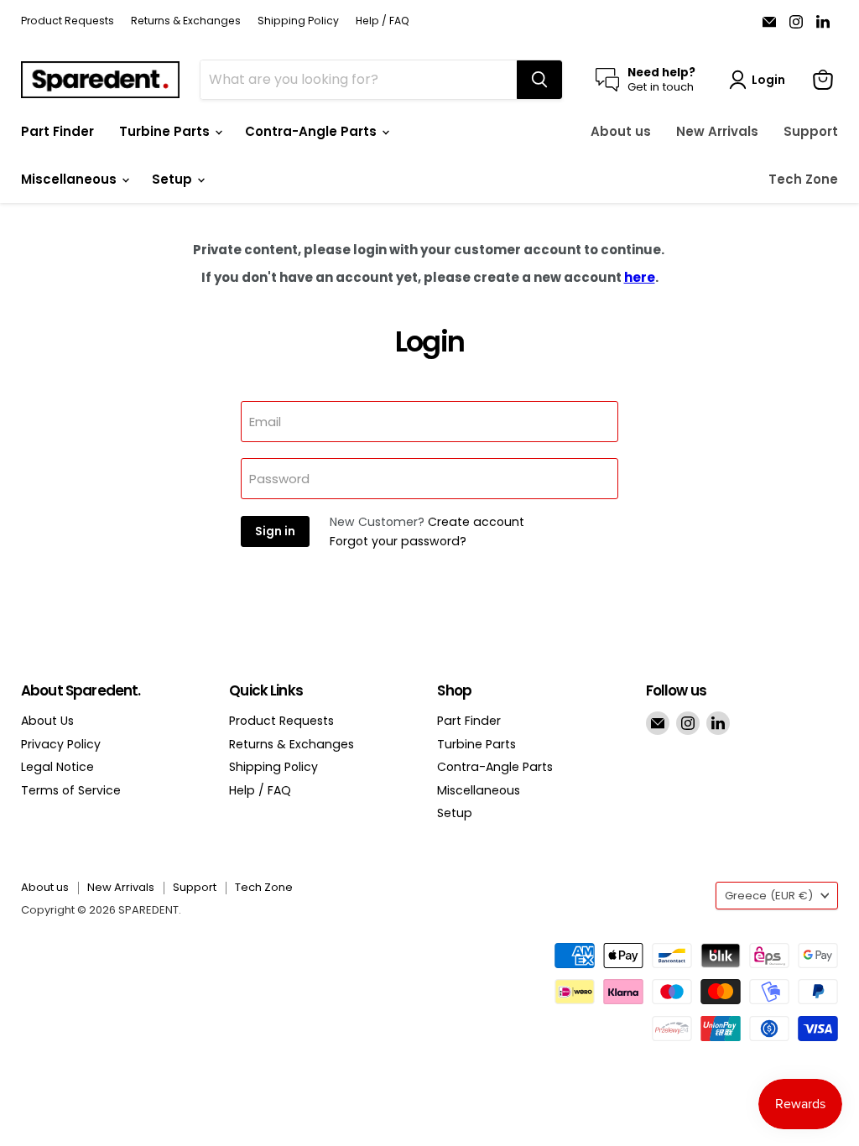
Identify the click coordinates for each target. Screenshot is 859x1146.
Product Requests (67, 21)
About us (621, 131)
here (639, 277)
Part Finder (57, 131)
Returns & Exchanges (186, 21)
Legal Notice (57, 766)
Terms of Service (71, 790)
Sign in (275, 531)
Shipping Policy (298, 21)
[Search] (539, 79)
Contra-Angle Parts (312, 131)
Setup (173, 179)
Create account (476, 521)
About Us (47, 720)
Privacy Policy (61, 744)
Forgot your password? (398, 541)
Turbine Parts (166, 131)
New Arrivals (717, 131)
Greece (769, 896)
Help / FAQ (382, 21)
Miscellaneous (70, 179)
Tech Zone (803, 179)
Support (811, 131)
